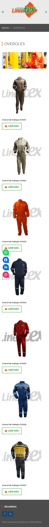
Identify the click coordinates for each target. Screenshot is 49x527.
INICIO (5, 28)
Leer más (13, 126)
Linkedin (10, 513)
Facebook (4, 513)
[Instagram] (6, 274)
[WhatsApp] (6, 252)
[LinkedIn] (6, 267)
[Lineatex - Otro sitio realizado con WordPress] (24, 10)
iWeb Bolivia (35, 522)
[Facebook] (6, 260)
